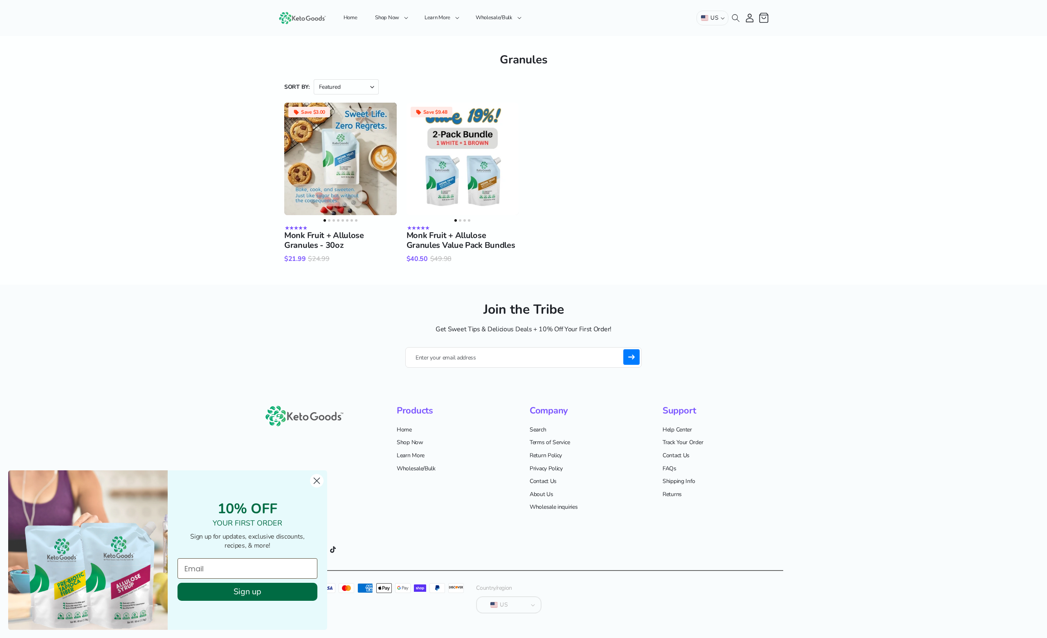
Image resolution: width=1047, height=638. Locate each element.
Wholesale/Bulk (416, 468)
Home (404, 430)
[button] (390, 17)
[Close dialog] (317, 481)
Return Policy (546, 455)
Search (538, 430)
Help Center (677, 430)
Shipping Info (679, 481)
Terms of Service (550, 443)
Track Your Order (683, 443)
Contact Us (543, 481)
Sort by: (297, 87)
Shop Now (410, 443)
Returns (672, 494)
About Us (541, 494)
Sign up (247, 591)
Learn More (411, 455)
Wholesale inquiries (553, 507)
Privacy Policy (546, 468)
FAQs (669, 468)
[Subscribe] (631, 357)
